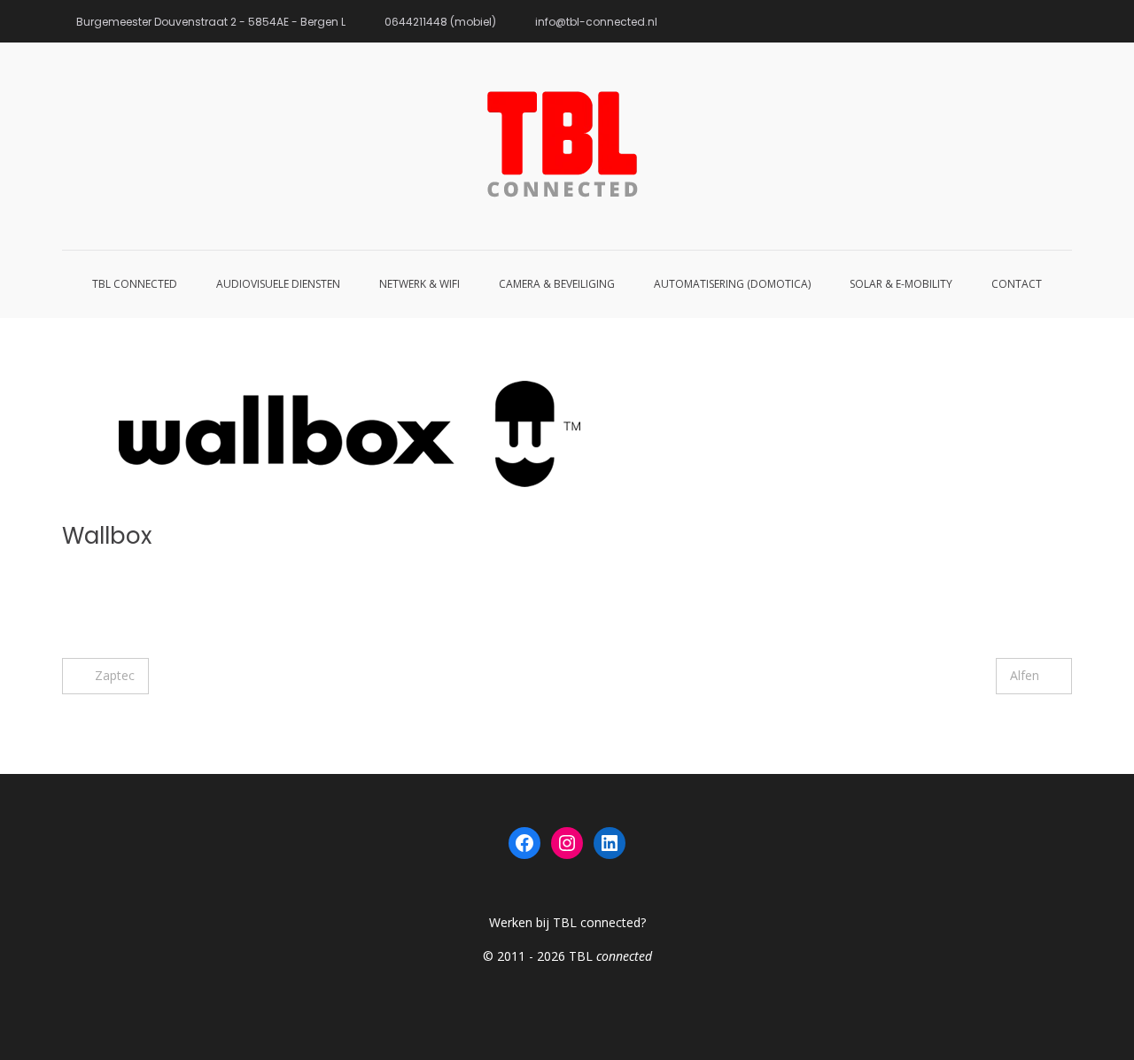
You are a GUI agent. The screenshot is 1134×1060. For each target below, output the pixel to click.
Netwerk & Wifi (419, 283)
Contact (1016, 283)
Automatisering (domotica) (732, 283)
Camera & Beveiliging (557, 283)
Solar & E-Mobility (901, 283)
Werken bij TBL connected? (567, 922)
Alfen (1024, 675)
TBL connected (134, 283)
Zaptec (115, 675)
